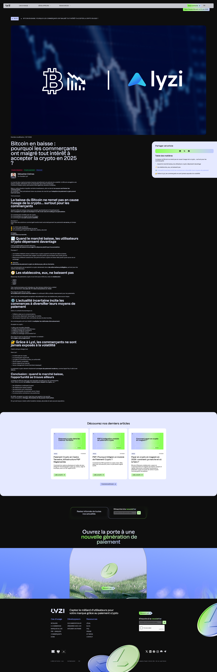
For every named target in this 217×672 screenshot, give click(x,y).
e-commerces (56, 626)
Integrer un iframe (74, 628)
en (204, 5)
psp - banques (56, 631)
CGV (79, 661)
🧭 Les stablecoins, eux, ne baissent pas (167, 167)
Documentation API (74, 623)
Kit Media (89, 634)
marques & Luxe (56, 628)
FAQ (87, 628)
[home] (8, 6)
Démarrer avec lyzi (74, 626)
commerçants (56, 634)
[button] (24, 5)
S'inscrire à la (125, 509)
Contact (89, 637)
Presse (88, 631)
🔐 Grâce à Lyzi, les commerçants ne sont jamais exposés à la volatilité (177, 173)
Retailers (54, 623)
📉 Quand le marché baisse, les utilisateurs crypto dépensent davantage (178, 164)
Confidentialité (71, 661)
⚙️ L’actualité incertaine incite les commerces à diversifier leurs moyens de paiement (182, 170)
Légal (88, 623)
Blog (88, 626)
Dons (53, 637)
